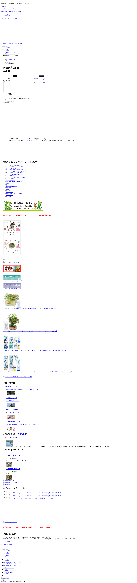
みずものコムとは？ (8, 568)
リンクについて (7, 569)
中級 (7, 183)
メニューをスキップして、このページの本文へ (13, 43)
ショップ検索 (6, 47)
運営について (6, 575)
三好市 (8, 62)
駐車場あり (9, 196)
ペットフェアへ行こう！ (9, 563)
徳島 (7, 60)
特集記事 (5, 49)
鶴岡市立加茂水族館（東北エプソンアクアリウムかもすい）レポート (24, 389)
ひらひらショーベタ (12, 409)
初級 (7, 184)
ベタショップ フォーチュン (14, 456)
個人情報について (8, 574)
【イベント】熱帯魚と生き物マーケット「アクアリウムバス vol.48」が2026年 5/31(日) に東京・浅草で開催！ (34, 496)
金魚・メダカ (9, 195)
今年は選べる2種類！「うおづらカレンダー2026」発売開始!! (21, 424)
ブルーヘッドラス (11, 437)
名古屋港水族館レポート (12, 401)
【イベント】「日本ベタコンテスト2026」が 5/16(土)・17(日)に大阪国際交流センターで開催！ (30, 499)
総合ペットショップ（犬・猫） (14, 193)
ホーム (5, 46)
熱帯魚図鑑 (6, 50)
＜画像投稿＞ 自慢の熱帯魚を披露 (12, 288)
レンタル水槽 (6, 555)
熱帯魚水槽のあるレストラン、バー (12, 562)
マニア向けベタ (10, 178)
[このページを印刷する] (39, 83)
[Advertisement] (68, 32)
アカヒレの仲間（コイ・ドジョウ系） (16, 166)
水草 (7, 189)
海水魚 (8, 190)
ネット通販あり (10, 175)
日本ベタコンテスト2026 (12, 412)
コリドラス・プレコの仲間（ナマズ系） (16, 171)
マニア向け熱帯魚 (10, 180)
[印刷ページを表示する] (39, 79)
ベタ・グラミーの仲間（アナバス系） (16, 177)
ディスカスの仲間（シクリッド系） (15, 172)
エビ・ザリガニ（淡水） (12, 168)
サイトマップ (6, 14)
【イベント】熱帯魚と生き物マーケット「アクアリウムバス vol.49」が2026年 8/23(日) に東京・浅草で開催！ (34, 493)
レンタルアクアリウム (9, 52)
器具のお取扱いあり (11, 186)
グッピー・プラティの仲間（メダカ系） (16, 169)
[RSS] (20, 11)
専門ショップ (9, 187)
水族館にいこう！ (11, 386)
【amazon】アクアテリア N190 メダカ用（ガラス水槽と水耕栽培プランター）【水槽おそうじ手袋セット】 (30, 308)
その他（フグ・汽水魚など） (13, 165)
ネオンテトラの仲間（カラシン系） (15, 174)
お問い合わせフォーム (35, 140)
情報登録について (8, 571)
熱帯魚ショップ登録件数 (7, 11)
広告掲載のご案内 (8, 572)
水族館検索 (6, 560)
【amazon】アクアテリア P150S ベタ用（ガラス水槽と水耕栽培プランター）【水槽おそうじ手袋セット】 (30, 331)
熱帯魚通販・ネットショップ (10, 565)
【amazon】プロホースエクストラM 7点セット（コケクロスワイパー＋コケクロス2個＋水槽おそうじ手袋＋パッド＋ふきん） (35, 350)
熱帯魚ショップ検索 (11, 59)
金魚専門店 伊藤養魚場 (13, 469)
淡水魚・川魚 (9, 192)
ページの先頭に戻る (7, 544)
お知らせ (5, 53)
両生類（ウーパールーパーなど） (14, 181)
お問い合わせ (6, 15)
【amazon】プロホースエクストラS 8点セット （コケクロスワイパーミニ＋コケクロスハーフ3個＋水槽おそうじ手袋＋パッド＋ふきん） (38, 372)
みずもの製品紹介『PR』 (14, 421)
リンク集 (5, 559)
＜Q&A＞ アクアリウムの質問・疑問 (12, 281)
